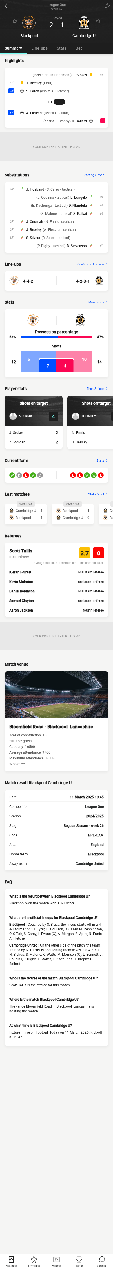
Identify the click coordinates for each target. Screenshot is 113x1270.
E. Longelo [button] (78, 197)
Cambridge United (90, 863)
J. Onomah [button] (34, 221)
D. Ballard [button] (79, 120)
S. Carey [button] (32, 91)
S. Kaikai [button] (80, 213)
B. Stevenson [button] (77, 245)
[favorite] (107, 6)
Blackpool (96, 854)
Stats (61, 48)
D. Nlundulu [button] (78, 205)
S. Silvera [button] (33, 237)
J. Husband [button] (35, 189)
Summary (13, 48)
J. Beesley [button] (34, 82)
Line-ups (39, 48)
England (97, 844)
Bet (79, 48)
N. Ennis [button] (78, 432)
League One (94, 806)
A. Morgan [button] (17, 442)
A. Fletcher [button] (34, 112)
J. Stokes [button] (80, 74)
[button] (20, 416)
